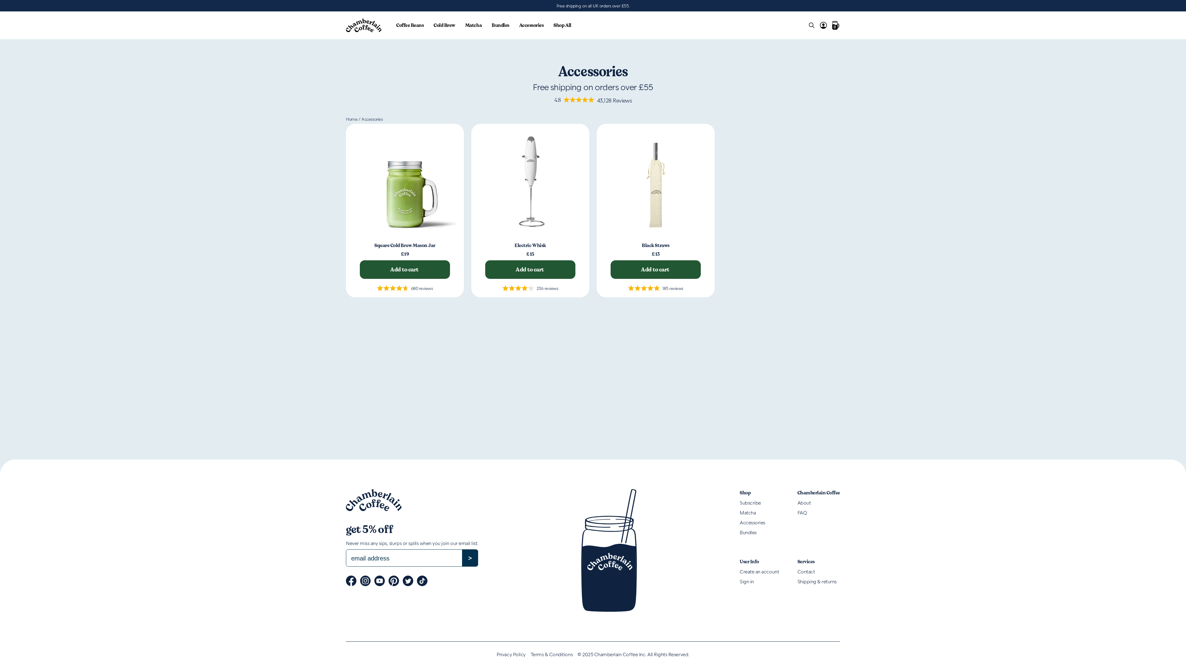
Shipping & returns (817, 581)
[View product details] (405, 183)
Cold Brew (444, 25)
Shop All (562, 25)
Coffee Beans (410, 25)
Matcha (473, 25)
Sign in (747, 581)
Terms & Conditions (552, 654)
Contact (806, 571)
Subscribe (750, 502)
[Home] (363, 25)
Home (351, 119)
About (804, 502)
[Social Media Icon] (351, 581)
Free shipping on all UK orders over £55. (593, 5)
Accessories (531, 25)
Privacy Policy (511, 654)
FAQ (802, 512)
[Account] (823, 25)
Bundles (500, 25)
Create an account (759, 571)
